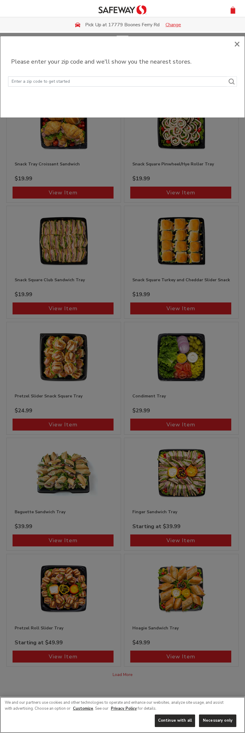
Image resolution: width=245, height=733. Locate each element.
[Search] (232, 81)
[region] (122, 715)
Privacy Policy (124, 708)
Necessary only (217, 720)
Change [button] (173, 24)
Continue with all (175, 720)
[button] (232, 10)
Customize (83, 708)
